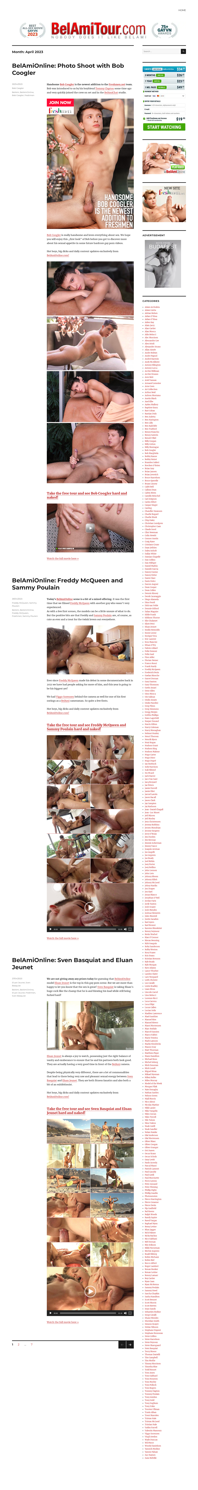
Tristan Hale (150, 1418)
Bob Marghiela (151, 453)
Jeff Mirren (150, 815)
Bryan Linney (151, 484)
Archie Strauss (151, 374)
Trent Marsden (152, 1415)
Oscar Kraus (150, 1153)
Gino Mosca (150, 694)
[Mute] (125, 929)
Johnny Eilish (151, 879)
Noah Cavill (150, 1126)
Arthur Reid (150, 392)
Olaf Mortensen (152, 1138)
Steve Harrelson (152, 1339)
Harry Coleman (152, 727)
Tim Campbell (151, 1357)
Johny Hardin (151, 885)
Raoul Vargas (151, 1220)
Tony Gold (149, 1400)
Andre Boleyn (151, 353)
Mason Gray (150, 1047)
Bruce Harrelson (152, 477)
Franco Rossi (151, 663)
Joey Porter (150, 864)
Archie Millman (152, 371)
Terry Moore (150, 1351)
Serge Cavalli (150, 1315)
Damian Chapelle (152, 557)
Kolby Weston (151, 949)
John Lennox (151, 870)
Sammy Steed (151, 1290)
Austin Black (150, 398)
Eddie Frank (150, 614)
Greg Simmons (152, 709)
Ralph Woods (151, 1214)
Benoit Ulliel (150, 438)
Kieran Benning (152, 940)
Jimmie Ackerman (153, 843)
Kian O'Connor (151, 937)
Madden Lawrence (153, 1013)
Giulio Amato (151, 700)
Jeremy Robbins (152, 825)
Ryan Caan (149, 1281)
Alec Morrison (151, 337)
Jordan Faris (150, 901)
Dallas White (150, 554)
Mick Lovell (150, 1068)
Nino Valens (150, 1123)
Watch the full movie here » (63, 558)
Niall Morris (150, 1099)
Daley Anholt (151, 550)
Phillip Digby (151, 1190)
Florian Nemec (151, 660)
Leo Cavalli (150, 983)
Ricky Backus (151, 1236)
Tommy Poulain (152, 1394)
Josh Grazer (150, 907)
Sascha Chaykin (152, 1293)
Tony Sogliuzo (151, 1403)
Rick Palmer (150, 1232)
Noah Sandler (151, 1129)
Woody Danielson (153, 1446)
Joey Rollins (150, 867)
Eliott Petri (150, 624)
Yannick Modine (152, 1449)
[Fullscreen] (130, 929)
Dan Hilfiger (150, 563)
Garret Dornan (151, 678)
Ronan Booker (151, 1269)
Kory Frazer (150, 952)
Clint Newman (151, 532)
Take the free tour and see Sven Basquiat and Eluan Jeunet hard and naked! (89, 1111)
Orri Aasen (150, 1150)
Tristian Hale (151, 1424)
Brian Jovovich (151, 474)
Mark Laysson (151, 1041)
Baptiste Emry (151, 407)
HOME (182, 10)
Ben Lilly (149, 423)
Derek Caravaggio (153, 596)
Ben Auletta (150, 417)
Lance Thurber (151, 971)
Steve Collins (151, 1336)
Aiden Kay (149, 322)
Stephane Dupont (153, 1330)
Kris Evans (150, 955)
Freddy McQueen (80, 603)
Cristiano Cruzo (152, 544)
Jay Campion (150, 803)
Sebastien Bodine (153, 1312)
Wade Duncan (151, 1440)
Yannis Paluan (151, 1452)
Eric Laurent (150, 639)
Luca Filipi (149, 1004)
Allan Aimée (150, 350)
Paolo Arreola (151, 1162)
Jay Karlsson (150, 806)
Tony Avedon (151, 1397)
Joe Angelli (150, 852)
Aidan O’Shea (151, 319)
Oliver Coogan (151, 1144)
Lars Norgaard (151, 977)
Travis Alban (150, 1412)
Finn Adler (150, 657)
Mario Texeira (151, 1038)
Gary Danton (151, 681)
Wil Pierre (149, 1443)
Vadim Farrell (151, 1427)
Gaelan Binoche (152, 675)
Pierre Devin (150, 1205)
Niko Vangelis (151, 1111)
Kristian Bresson (152, 958)
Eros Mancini (151, 642)
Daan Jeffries (151, 547)
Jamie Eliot (150, 791)
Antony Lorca (151, 368)
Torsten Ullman (152, 1409)
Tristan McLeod (152, 1421)
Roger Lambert (152, 1266)
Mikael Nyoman (152, 1074)
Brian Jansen (151, 471)
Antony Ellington (153, 365)
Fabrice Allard (151, 648)
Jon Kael (148, 891)
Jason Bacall (150, 797)
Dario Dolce (150, 581)
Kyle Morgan (151, 965)
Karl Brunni (150, 925)
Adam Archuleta (152, 307)
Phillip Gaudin (151, 1193)
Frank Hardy (150, 666)
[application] (90, 907)
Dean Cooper (151, 587)
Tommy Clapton (104, 88)
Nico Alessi (150, 1102)
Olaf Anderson (151, 1135)
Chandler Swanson (153, 511)
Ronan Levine (151, 1272)
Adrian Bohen (151, 313)
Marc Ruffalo (151, 1029)
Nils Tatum (150, 1120)
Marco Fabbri (151, 1035)
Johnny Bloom (151, 876)
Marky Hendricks (153, 1044)
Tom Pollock (150, 1385)
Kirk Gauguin (151, 943)
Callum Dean (150, 490)
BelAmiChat (111, 92)
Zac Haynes (150, 1455)
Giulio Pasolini (151, 703)
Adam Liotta (150, 310)
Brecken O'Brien (152, 465)
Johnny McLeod (152, 882)
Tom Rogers (150, 1388)
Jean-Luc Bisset (152, 812)
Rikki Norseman (152, 1248)
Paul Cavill (149, 1175)
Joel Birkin (150, 861)
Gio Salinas (150, 697)
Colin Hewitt (150, 535)
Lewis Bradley (151, 986)
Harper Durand (152, 721)
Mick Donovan (151, 1065)
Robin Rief (149, 1260)
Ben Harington (152, 420)
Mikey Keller (150, 1077)
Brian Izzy (149, 468)
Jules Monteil (151, 916)
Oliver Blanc (150, 1141)
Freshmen (29, 95)
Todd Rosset (150, 1370)
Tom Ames (150, 1373)
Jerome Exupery (152, 831)
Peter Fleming (151, 1187)
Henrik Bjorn (151, 739)
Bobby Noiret (151, 459)
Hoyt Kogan (150, 742)
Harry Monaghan (153, 730)
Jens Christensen (153, 821)
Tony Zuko (150, 1406)
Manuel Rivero (151, 1022)
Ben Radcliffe (151, 426)
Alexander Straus (153, 346)
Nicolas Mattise (152, 1105)
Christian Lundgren (154, 523)
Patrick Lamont (152, 1169)
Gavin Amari (150, 687)
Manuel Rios (150, 1019)
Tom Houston (151, 1379)
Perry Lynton (151, 1181)
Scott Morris (150, 1303)
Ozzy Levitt (150, 1159)
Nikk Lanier (150, 1108)
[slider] (88, 929)
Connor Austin (151, 538)
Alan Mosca (150, 331)
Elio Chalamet (151, 621)
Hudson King (151, 748)
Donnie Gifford (152, 608)
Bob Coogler (67, 84)
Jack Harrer (150, 776)
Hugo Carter (150, 754)
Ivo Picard (149, 773)
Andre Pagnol (151, 356)
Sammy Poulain (103, 615)
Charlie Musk (151, 517)
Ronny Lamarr (151, 1275)
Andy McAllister (152, 362)
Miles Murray (151, 1080)
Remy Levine (151, 1226)
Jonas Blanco (151, 895)
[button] (90, 908)
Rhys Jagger (150, 1229)
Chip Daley (150, 520)
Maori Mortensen (153, 1025)
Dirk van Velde (151, 605)
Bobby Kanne (151, 456)
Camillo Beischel (152, 496)
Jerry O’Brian (151, 834)
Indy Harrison (151, 767)
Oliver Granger (151, 1147)
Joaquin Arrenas (152, 849)
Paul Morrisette (152, 1178)
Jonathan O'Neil (152, 898)
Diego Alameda (152, 599)
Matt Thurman (151, 1050)
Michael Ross (151, 1059)
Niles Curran (150, 1114)
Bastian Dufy (151, 413)
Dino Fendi (150, 602)
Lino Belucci (150, 995)
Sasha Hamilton (152, 1296)
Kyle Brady (150, 962)
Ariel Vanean (151, 380)
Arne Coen (149, 386)
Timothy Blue (151, 1366)
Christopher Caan (153, 526)
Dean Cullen (150, 590)
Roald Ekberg (151, 1254)
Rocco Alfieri (151, 1263)
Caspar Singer (151, 505)
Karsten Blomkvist (153, 928)
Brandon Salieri (152, 462)
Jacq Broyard (151, 782)
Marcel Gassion (152, 1032)
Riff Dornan (150, 1242)
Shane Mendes (151, 1318)
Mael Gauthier (151, 1016)
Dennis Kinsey (151, 593)
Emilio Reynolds (152, 630)
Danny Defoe (151, 575)
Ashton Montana (152, 395)
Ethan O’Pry (150, 645)
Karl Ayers (149, 922)
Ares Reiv (149, 377)
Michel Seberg (151, 1062)
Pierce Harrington (153, 1199)
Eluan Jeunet (62, 982)
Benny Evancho (152, 432)
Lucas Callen (150, 1007)
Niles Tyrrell (150, 1117)
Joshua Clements (152, 913)
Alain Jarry (150, 325)
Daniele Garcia (151, 569)
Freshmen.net (117, 84)
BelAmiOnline (27, 92)
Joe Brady (149, 858)
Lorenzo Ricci (151, 998)
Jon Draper (150, 888)
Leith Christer (151, 980)
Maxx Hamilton (152, 1056)
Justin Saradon (151, 919)
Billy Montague (152, 447)
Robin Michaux (152, 1257)
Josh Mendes (151, 910)
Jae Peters (149, 785)
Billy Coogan (150, 441)
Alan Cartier (150, 328)
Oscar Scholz (151, 1156)
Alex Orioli (149, 343)
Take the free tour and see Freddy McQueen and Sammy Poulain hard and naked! (86, 727)
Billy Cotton (150, 444)
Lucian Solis (150, 1010)
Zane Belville (151, 1458)
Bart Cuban (150, 410)
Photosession (151, 1196)
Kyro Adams (150, 968)
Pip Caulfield (150, 1208)
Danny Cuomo (151, 572)
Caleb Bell (149, 487)
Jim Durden (150, 837)
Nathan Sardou (152, 1092)
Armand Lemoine (153, 383)
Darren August (151, 584)
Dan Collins (150, 560)
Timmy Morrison (153, 1363)
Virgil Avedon (151, 1436)
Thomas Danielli (152, 1354)
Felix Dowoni (151, 651)
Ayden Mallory (151, 404)
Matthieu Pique (152, 1053)
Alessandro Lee (152, 340)
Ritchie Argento (152, 1251)
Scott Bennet (151, 1299)
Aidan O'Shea (151, 316)
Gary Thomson (152, 684)
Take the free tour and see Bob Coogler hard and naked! (87, 495)
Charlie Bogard (151, 514)
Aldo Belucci (150, 334)
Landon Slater (151, 974)
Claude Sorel (150, 529)
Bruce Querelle (151, 480)
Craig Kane (150, 541)
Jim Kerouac (150, 840)
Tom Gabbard (151, 1376)
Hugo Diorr (150, 758)
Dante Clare (150, 578)
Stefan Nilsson (151, 1327)
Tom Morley (150, 1382)
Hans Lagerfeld (152, 718)
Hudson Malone (152, 751)
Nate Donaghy (151, 1089)
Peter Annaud (151, 1184)
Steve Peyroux (151, 1342)
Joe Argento (150, 855)
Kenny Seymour (152, 931)
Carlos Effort (150, 502)
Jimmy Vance (151, 846)
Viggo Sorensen (65, 696)
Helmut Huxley (152, 733)
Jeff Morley (150, 818)
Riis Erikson (150, 1245)
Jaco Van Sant (151, 779)
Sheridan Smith (152, 1321)
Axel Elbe (149, 401)
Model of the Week (153, 1083)
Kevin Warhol (151, 934)
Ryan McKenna (152, 1284)
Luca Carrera (150, 1001)
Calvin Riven (150, 493)
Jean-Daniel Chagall (154, 809)
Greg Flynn (150, 706)
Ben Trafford (151, 429)
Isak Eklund (150, 770)
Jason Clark (150, 800)
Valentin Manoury (153, 1430)
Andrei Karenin (152, 359)
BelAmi (15, 92)
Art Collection (151, 389)
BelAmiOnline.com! (58, 255)
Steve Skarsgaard (153, 1345)
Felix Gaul (149, 654)
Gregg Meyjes (151, 712)
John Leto (149, 873)
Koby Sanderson (152, 946)
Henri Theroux (152, 736)
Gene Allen (150, 691)
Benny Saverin (151, 435)
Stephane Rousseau (154, 1333)
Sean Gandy (150, 1309)
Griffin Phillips (152, 715)
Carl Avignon (151, 499)
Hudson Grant (151, 745)
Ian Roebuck (150, 764)
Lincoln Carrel (151, 992)
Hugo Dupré (150, 761)
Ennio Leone (150, 633)
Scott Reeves (150, 1306)
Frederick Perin (152, 672)
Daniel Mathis (151, 566)
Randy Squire (151, 1217)
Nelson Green (151, 1095)
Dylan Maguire (151, 611)
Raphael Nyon (151, 1223)
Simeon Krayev (152, 1324)
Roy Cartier (150, 1278)
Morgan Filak (151, 1086)
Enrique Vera (151, 636)
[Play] (50, 929)
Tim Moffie (150, 1360)
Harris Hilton (151, 724)
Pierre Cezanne (152, 1202)
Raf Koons (149, 1211)
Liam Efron (150, 989)
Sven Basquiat (105, 986)
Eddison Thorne (152, 617)
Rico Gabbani (151, 1239)
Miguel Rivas (151, 1071)
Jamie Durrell (151, 788)
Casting (148, 508)
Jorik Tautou (150, 904)
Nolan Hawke (151, 1132)
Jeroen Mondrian (153, 828)
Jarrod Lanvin (151, 794)
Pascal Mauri (151, 1166)
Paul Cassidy (150, 1172)
